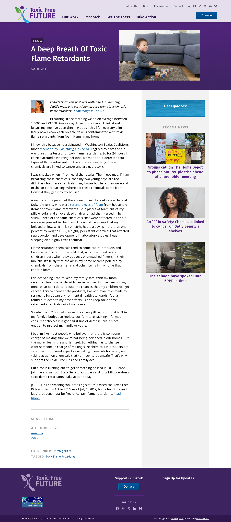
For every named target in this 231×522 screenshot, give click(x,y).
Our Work (70, 17)
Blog (145, 6)
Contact (178, 6)
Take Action (146, 17)
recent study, (64, 149)
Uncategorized (62, 451)
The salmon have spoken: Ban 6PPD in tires (175, 278)
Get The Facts (118, 17)
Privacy (25, 518)
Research (92, 17)
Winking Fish (177, 518)
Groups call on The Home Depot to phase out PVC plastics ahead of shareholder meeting (175, 172)
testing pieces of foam (86, 205)
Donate (206, 15)
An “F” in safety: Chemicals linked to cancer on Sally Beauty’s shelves (175, 226)
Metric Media (202, 518)
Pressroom (161, 6)
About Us (131, 6)
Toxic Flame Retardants (60, 456)
